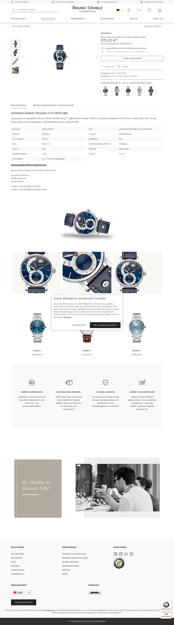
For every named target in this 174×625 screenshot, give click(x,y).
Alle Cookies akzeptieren (105, 325)
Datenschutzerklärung (63, 312)
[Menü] (170, 601)
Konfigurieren (79, 325)
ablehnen (67, 317)
